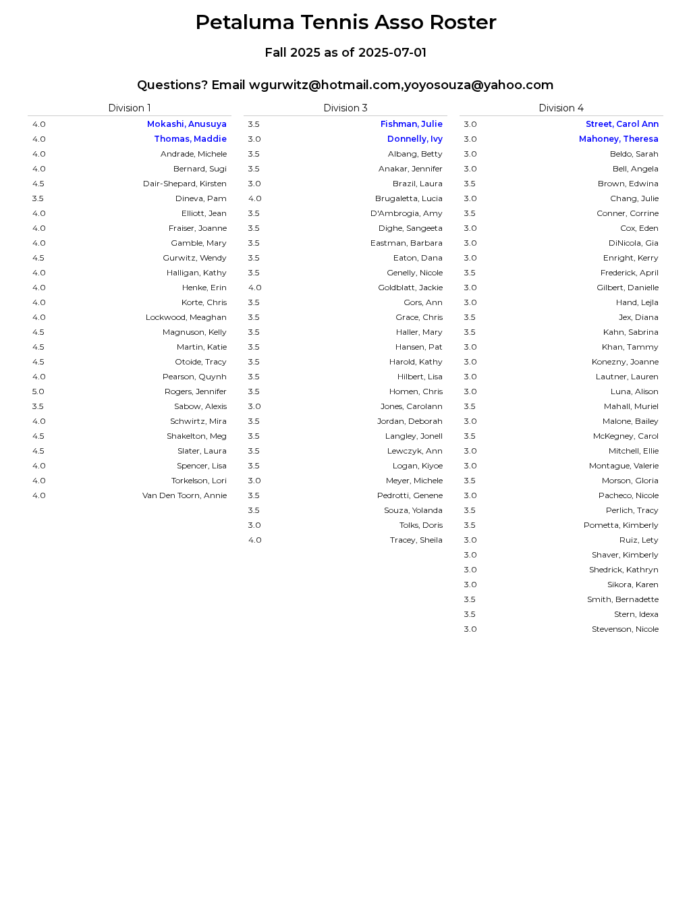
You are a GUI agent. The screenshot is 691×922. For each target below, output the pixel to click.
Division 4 (561, 108)
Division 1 (129, 108)
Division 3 (345, 108)
